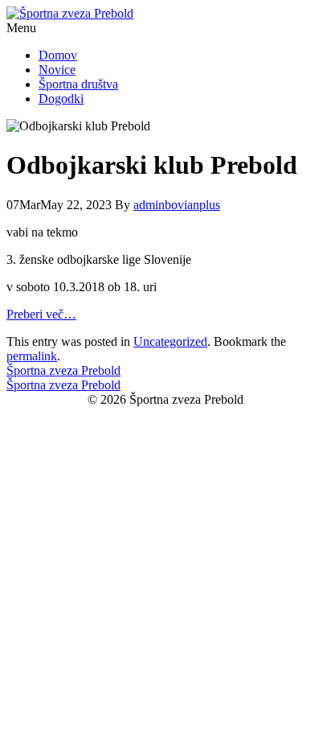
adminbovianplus (176, 205)
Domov (58, 55)
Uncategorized (170, 341)
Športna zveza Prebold (63, 370)
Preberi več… (41, 314)
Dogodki (61, 98)
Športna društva (78, 84)
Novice (57, 69)
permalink (31, 356)
